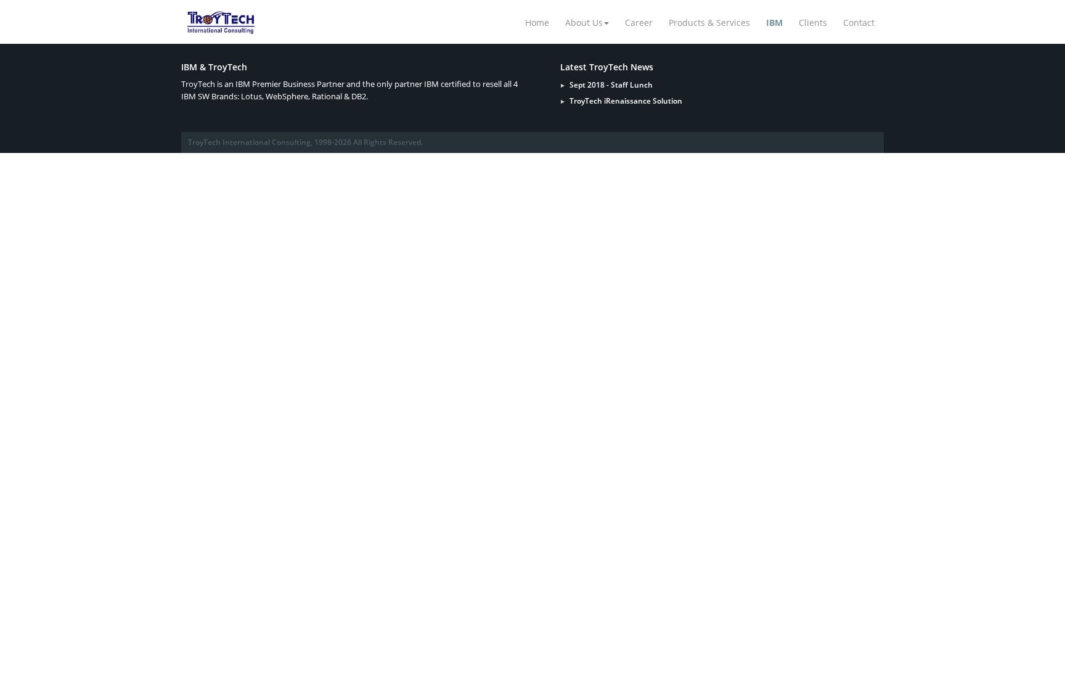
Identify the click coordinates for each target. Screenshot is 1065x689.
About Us (584, 22)
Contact (859, 22)
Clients (813, 22)
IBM (774, 22)
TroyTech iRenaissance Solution (625, 101)
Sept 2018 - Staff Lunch (611, 85)
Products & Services (709, 22)
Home (537, 22)
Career (639, 22)
